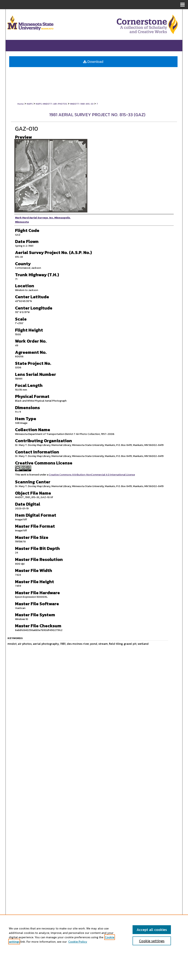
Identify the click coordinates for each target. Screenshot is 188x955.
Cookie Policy (77, 941)
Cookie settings (151, 941)
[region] (94, 935)
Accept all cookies (152, 929)
